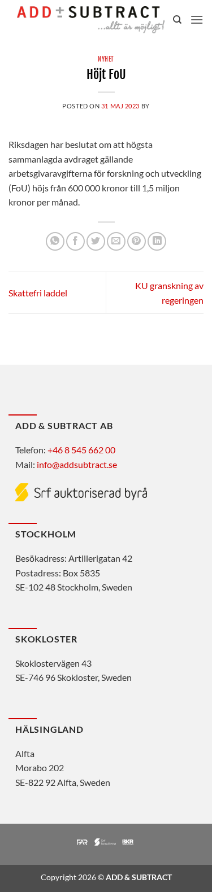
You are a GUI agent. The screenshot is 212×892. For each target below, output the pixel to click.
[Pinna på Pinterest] (136, 241)
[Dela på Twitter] (95, 241)
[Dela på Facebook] (75, 241)
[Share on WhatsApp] (55, 241)
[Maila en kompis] (116, 241)
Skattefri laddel (37, 292)
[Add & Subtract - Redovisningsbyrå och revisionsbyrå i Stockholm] (91, 19)
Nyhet (106, 59)
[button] (197, 19)
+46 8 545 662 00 (81, 449)
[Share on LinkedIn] (157, 241)
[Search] (177, 19)
